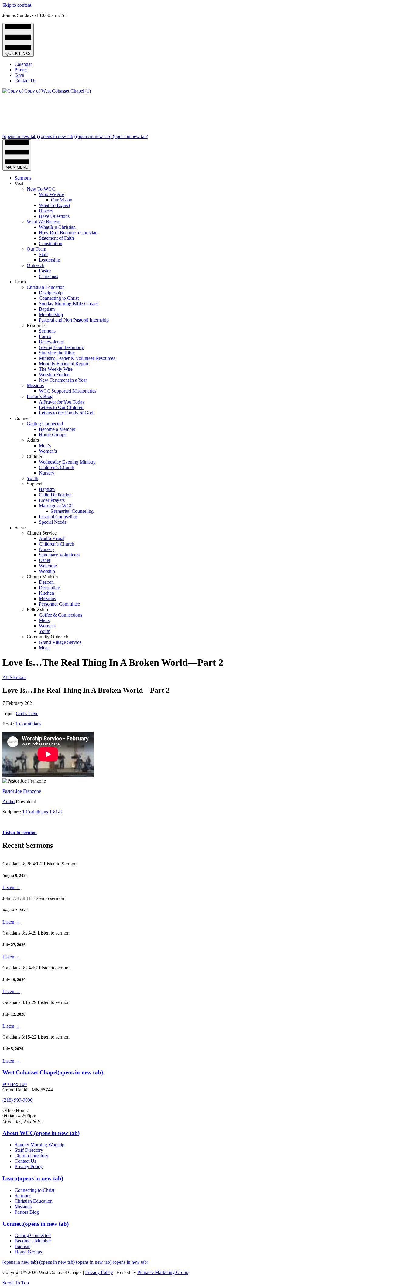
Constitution (50, 243)
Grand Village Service (60, 642)
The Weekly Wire (56, 369)
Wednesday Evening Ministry (67, 462)
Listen (11, 887)
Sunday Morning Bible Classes (68, 303)
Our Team (36, 249)
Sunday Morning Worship (39, 1144)
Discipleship (51, 292)
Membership (51, 314)
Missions (35, 385)
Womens (47, 625)
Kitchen (46, 593)
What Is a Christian (57, 227)
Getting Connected (45, 423)
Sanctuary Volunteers (59, 554)
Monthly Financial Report (63, 363)
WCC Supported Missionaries (67, 391)
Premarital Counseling (72, 511)
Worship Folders (54, 374)
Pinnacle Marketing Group (162, 1272)
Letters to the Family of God (66, 412)
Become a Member (57, 429)
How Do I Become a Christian (68, 232)
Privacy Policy (29, 1166)
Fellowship (37, 609)
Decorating (49, 587)
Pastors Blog (27, 1212)
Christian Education (46, 287)
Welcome (48, 565)
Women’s (48, 451)
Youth (32, 478)
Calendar (23, 64)
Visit (19, 183)
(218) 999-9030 (17, 1100)
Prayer (21, 69)
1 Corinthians (28, 723)
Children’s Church (56, 467)
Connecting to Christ (59, 298)
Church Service (42, 533)
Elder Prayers (52, 500)
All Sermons (14, 677)
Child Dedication (55, 494)
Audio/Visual (51, 538)
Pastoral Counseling (58, 516)
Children (35, 456)
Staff (43, 254)
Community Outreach (47, 636)
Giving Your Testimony (61, 347)
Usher (44, 560)
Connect (23, 418)
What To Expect (54, 205)
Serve (20, 527)
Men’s (45, 445)
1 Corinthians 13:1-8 (42, 811)
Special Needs (52, 522)
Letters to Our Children (61, 407)
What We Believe (43, 221)
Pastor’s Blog (40, 396)
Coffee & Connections (60, 614)
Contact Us (25, 80)
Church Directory (31, 1155)
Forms (45, 336)
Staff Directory (29, 1150)
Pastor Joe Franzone (21, 791)
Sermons (23, 178)
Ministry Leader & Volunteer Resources (77, 358)
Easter (45, 270)
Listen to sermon (19, 832)
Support (34, 483)
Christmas (48, 276)
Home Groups (52, 434)
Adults (33, 440)
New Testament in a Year (63, 380)
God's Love (27, 713)
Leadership (49, 259)
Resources (36, 325)
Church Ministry (42, 576)
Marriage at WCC (56, 505)
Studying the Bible (57, 352)
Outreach (35, 265)
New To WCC (41, 188)
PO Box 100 (14, 1084)
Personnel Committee (59, 604)
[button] (15, 1282)
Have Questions (54, 216)
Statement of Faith (56, 238)
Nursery (46, 472)
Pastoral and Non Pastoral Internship (74, 320)
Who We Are (51, 194)
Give (19, 75)
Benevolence (51, 341)
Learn (20, 281)
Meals (44, 647)
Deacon (46, 582)
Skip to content (16, 5)
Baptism (47, 309)
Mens (44, 620)
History (46, 210)
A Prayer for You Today (62, 401)
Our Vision (61, 199)
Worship (47, 571)
